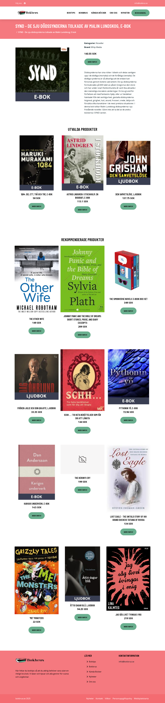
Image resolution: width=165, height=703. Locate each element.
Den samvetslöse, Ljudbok (128, 194)
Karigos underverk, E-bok (36, 503)
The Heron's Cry (82, 477)
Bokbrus (83, 12)
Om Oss (113, 12)
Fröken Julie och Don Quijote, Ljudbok (36, 408)
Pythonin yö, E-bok (128, 408)
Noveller (100, 43)
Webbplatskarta (141, 698)
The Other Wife (36, 318)
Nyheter (125, 12)
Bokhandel (140, 13)
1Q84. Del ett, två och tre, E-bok (36, 194)
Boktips (71, 12)
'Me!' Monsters (37, 618)
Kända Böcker (98, 12)
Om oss (92, 681)
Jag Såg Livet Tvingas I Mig (128, 614)
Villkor (108, 698)
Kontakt (99, 698)
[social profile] (25, 3)
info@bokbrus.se (141, 3)
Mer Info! (92, 62)
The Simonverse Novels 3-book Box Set (128, 298)
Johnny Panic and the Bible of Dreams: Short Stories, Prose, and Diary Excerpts (82, 319)
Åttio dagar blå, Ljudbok (82, 605)
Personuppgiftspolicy (122, 698)
